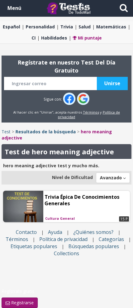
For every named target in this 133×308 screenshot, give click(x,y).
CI (34, 38)
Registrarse (22, 303)
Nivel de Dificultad (72, 177)
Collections (66, 253)
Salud (85, 27)
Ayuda (55, 232)
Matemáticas (111, 27)
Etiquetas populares (34, 246)
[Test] (70, 8)
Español (11, 27)
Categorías (111, 239)
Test (6, 132)
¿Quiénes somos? (93, 232)
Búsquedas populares (93, 246)
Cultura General (60, 218)
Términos (91, 112)
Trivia (66, 27)
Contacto (26, 232)
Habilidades (54, 38)
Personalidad (40, 27)
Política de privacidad (63, 239)
